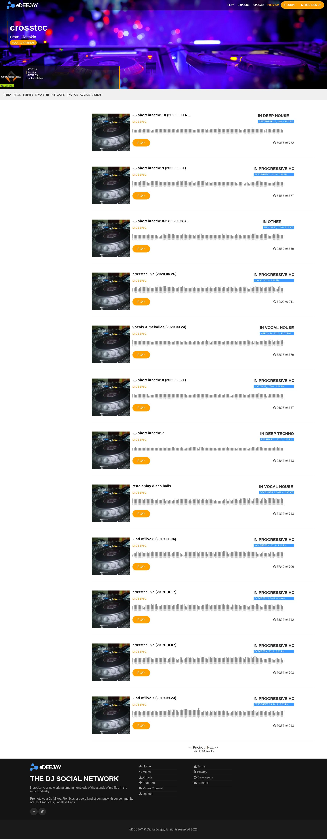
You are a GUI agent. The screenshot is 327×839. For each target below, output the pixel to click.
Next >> (212, 747)
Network (58, 94)
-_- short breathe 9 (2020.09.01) (159, 168)
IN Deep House (273, 115)
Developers (205, 777)
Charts (147, 777)
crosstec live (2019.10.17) (154, 592)
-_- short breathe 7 (148, 433)
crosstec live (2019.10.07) (154, 645)
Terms (201, 766)
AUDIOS (85, 94)
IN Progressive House (278, 168)
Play (141, 142)
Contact (202, 782)
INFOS (17, 94)
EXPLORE (244, 5)
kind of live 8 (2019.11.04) (154, 539)
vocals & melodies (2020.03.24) (159, 327)
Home (146, 766)
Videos (97, 94)
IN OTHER (272, 221)
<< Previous (197, 747)
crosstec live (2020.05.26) (154, 274)
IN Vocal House (277, 327)
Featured (148, 782)
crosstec (139, 121)
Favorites (42, 94)
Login (290, 5)
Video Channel (152, 788)
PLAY (230, 5)
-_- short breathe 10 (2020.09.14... (161, 115)
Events (28, 94)
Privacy (201, 772)
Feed (7, 94)
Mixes (146, 772)
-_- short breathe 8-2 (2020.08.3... (160, 221)
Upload (147, 793)
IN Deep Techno (277, 433)
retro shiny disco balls (151, 486)
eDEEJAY (26, 5)
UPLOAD (258, 5)
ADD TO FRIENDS (23, 42)
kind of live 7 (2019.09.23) (154, 698)
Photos (72, 94)
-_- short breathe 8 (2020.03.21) (159, 380)
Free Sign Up (312, 5)
